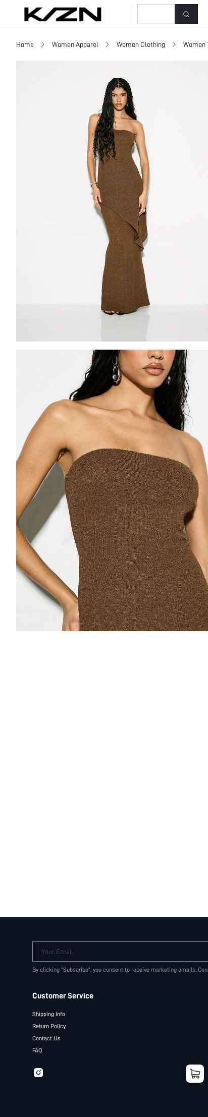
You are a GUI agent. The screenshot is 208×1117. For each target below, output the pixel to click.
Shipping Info (48, 1014)
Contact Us (46, 1038)
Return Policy (49, 1026)
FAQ (37, 1050)
